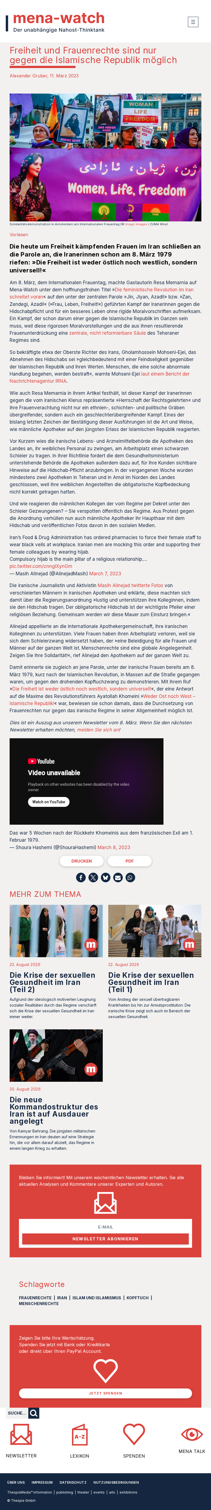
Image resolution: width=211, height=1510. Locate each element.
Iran (62, 1297)
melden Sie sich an (98, 730)
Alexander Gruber (28, 75)
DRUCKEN (81, 861)
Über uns (16, 1482)
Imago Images (136, 224)
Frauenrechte (35, 1297)
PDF (130, 861)
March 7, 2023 (105, 573)
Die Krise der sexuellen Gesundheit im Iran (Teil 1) (151, 982)
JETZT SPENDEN (106, 1393)
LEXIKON (79, 1456)
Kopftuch (138, 1297)
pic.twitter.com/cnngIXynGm (41, 566)
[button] (81, 877)
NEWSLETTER (21, 1455)
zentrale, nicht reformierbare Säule (107, 333)
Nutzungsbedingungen (116, 1482)
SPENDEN (134, 1456)
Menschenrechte (39, 1303)
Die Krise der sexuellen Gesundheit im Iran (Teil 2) (53, 982)
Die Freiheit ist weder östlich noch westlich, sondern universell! (81, 689)
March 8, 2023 (114, 847)
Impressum (42, 1482)
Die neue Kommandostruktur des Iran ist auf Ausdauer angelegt (54, 1110)
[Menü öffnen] (193, 22)
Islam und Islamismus (97, 1297)
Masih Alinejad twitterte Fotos (130, 585)
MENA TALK (192, 1451)
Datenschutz (73, 1482)
